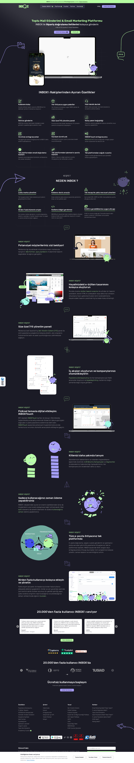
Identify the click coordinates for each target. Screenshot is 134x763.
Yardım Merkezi (47, 717)
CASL (69, 721)
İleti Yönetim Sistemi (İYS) (48, 331)
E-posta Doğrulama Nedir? (99, 710)
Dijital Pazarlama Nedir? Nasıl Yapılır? (102, 714)
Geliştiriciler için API (48, 714)
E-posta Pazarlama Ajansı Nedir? (101, 717)
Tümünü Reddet (79, 757)
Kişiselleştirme (22, 721)
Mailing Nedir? (96, 721)
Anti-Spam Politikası (73, 717)
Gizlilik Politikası (72, 710)
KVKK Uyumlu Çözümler (74, 728)
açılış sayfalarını (42, 252)
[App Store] (44, 737)
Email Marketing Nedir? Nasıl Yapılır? (102, 708)
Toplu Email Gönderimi (98, 712)
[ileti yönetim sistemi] (90, 737)
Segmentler (110, 462)
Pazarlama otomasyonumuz (79, 378)
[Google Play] (56, 737)
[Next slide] (116, 626)
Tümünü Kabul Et (107, 757)
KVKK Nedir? (95, 719)
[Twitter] (65, 737)
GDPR (69, 719)
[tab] (66, 674)
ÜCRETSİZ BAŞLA (109, 6)
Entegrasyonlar (47, 712)
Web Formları (22, 719)
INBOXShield (71, 726)
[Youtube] (68, 737)
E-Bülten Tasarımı (23, 710)
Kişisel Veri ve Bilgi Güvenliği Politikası (78, 714)
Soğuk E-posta (22, 726)
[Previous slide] (17, 626)
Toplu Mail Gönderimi (24, 728)
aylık (20, 509)
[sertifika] (76, 737)
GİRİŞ (98, 6)
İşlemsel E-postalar (23, 723)
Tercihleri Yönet (93, 757)
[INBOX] (23, 6)
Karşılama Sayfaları (23, 717)
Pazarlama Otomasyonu (25, 708)
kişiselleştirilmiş (92, 380)
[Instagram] (71, 737)
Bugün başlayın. (82, 1)
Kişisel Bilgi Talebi (72, 723)
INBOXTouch (88, 139)
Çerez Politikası (31, 760)
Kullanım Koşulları (72, 712)
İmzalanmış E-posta (24, 730)
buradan (43, 596)
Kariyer (45, 710)
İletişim (45, 719)
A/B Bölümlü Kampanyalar (94, 462)
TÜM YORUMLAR (67, 640)
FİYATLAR (75, 32)
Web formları (30, 252)
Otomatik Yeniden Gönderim (26, 714)
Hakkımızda (46, 708)
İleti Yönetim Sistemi (73, 708)
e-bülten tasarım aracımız (88, 291)
